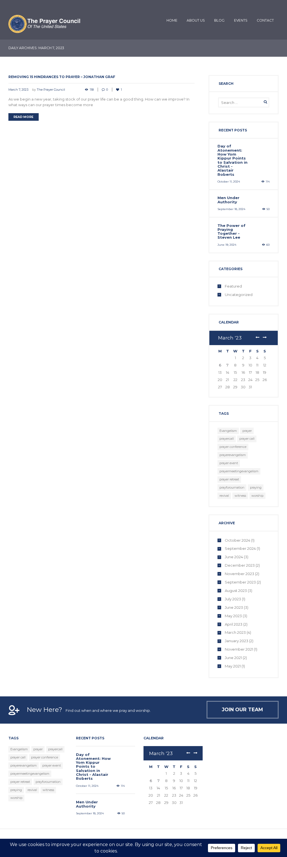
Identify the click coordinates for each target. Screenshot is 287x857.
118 (92, 90)
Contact (265, 20)
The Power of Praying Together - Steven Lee (231, 231)
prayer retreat (229, 479)
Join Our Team (242, 709)
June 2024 (234, 557)
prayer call (246, 439)
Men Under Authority (228, 199)
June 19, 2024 (226, 245)
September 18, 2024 (231, 209)
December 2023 (240, 565)
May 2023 (233, 616)
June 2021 (233, 657)
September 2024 (240, 548)
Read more (23, 117)
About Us (196, 20)
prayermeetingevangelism (238, 471)
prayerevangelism (232, 455)
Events (240, 20)
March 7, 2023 (18, 90)
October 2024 (237, 540)
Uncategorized (239, 294)
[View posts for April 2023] (264, 337)
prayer (247, 431)
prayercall (226, 439)
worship (257, 496)
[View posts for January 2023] (257, 337)
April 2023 (233, 624)
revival (224, 496)
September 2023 (240, 582)
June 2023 (234, 607)
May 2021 (233, 666)
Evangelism (228, 431)
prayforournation (231, 487)
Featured (233, 286)
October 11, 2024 (228, 181)
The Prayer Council (51, 90)
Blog (219, 20)
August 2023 (236, 590)
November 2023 (239, 573)
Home (171, 20)
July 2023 (233, 599)
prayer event (228, 463)
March (230, 338)
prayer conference (232, 447)
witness (240, 496)
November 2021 (239, 649)
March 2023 (235, 632)
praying (255, 487)
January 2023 (236, 641)
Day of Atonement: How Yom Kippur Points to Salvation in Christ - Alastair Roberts (232, 160)
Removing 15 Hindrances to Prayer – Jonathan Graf (61, 77)
